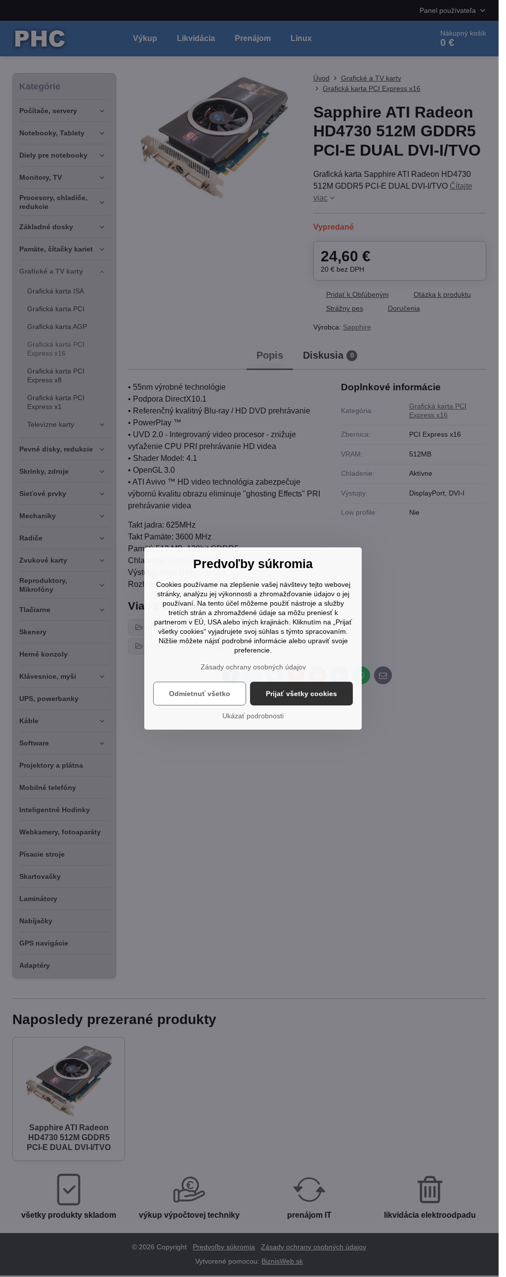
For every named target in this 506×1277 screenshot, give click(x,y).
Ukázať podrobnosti (253, 716)
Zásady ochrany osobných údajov (253, 667)
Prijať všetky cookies (301, 694)
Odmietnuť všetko (199, 694)
